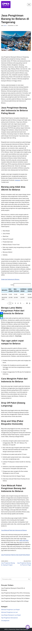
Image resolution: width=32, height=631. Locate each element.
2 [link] (12, 303)
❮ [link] (7, 303)
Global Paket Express (22, 629)
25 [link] (27, 303)
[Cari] (29, 579)
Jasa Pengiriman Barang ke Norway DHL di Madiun (15, 598)
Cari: (12, 284)
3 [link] (15, 303)
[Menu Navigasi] (29, 4)
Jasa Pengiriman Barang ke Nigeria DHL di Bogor (15, 601)
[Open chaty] (28, 627)
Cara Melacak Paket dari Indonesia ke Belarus (14, 530)
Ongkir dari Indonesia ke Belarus (10, 279)
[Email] (1, 318)
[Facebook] (1, 313)
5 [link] (20, 303)
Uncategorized (5, 620)
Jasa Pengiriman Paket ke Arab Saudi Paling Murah (15, 554)
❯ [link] (29, 303)
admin (5, 25)
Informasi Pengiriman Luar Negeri (10, 609)
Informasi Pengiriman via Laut (9, 612)
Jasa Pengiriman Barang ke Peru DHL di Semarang (15, 593)
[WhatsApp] (1, 315)
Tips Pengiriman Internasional (9, 617)
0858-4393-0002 (24, 540)
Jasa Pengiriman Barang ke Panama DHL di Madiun (15, 595)
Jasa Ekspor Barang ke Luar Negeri (11, 615)
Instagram (17, 180)
